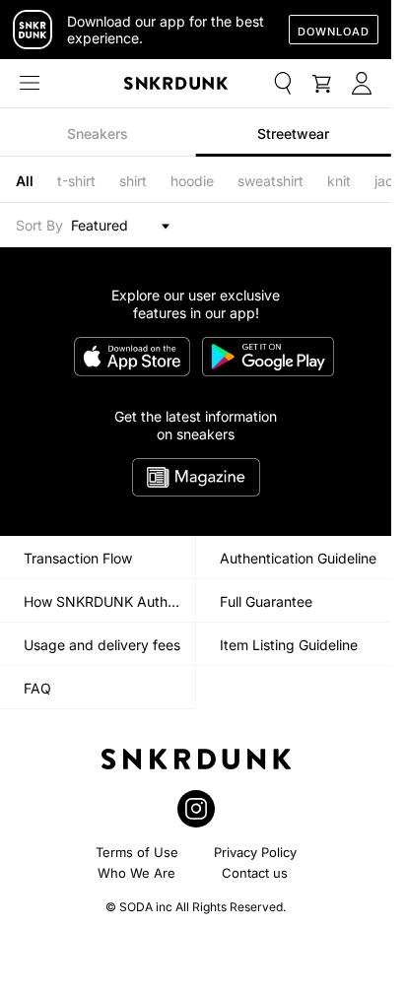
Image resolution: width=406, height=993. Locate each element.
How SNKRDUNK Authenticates (109, 601)
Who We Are (136, 873)
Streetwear (293, 133)
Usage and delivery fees (102, 644)
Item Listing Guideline (289, 644)
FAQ (37, 688)
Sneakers (97, 133)
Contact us (255, 873)
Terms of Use (137, 852)
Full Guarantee (266, 601)
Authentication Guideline (298, 558)
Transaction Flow (78, 558)
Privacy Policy (255, 852)
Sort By (39, 225)
